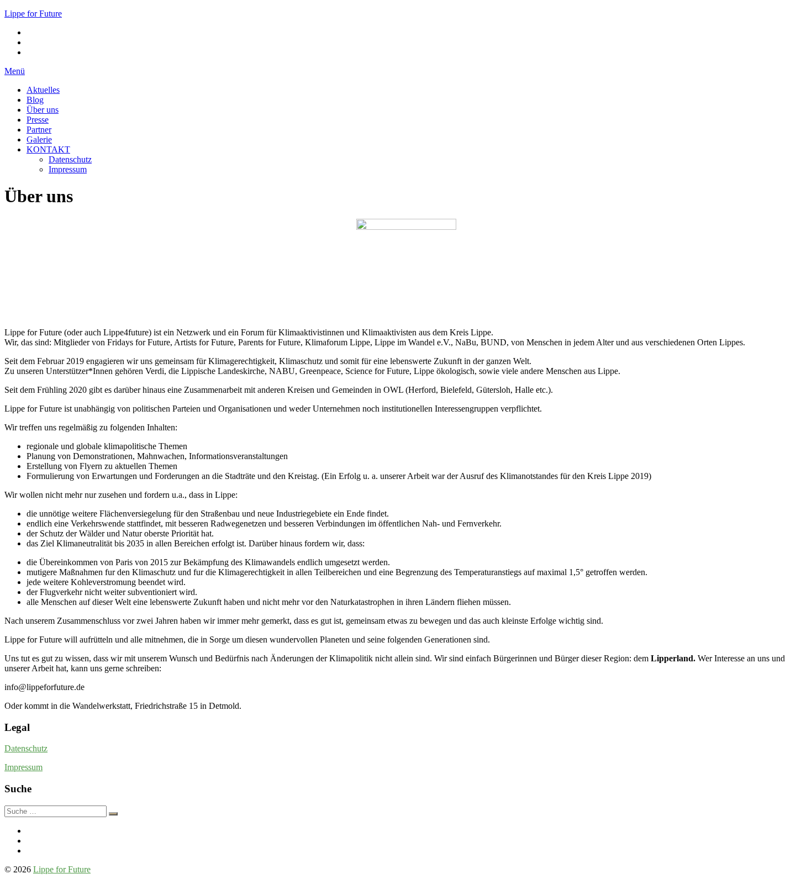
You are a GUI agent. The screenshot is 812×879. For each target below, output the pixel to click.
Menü (14, 71)
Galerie (39, 139)
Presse (38, 119)
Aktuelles (43, 89)
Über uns (43, 109)
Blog (35, 99)
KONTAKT (48, 149)
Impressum (68, 169)
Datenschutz (70, 159)
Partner (39, 129)
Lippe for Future (33, 13)
